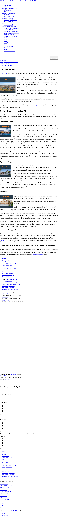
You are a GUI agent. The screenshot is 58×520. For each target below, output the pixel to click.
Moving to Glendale (4, 63)
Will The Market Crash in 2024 (10, 268)
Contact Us (4, 271)
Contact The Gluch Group (38, 254)
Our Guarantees (5, 276)
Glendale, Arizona (4, 73)
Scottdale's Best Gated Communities (10, 289)
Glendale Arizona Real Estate (6, 65)
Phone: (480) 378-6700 (7, 467)
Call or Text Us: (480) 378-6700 (28, 0)
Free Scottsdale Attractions (8, 287)
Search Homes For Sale (7, 265)
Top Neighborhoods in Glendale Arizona (9, 62)
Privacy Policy (7, 375)
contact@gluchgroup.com (11, 279)
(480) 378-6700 (8, 281)
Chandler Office (5, 300)
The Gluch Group (15, 250)
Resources (4, 266)
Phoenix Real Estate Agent (8, 273)
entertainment (3, 240)
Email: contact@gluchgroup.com (9, 465)
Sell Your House (5, 260)
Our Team (4, 258)
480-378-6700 (13, 374)
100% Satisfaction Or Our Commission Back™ (10, 0)
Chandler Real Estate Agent (8, 275)
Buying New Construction (7, 471)
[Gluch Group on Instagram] (2, 503)
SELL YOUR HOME (54, 58)
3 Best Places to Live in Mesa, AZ (9, 282)
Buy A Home (5, 261)
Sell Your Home (5, 456)
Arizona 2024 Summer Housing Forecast (11, 284)
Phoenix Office (5, 297)
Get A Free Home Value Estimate (9, 263)
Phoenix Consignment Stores (8, 286)
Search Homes (5, 452)
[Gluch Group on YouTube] (2, 505)
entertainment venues (35, 105)
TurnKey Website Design (7, 379)
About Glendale (3, 60)
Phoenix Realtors (5, 462)
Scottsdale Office (5, 293)
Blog (3, 459)
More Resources (7, 270)
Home (3, 257)
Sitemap (2, 375)
